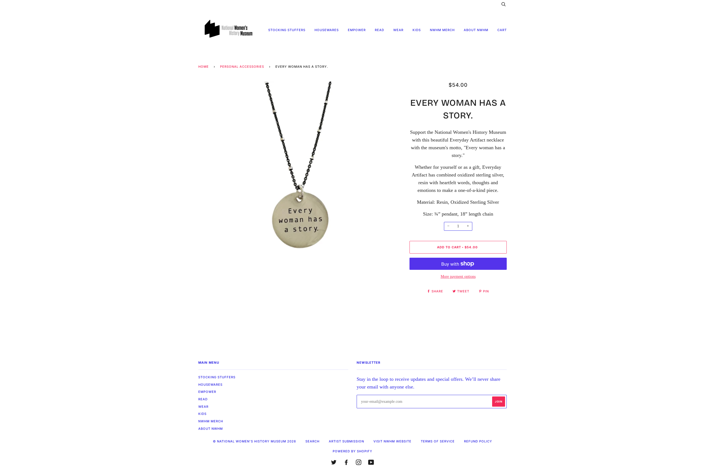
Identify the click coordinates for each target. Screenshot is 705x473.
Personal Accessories (242, 67)
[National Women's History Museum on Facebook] (346, 463)
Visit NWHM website (392, 441)
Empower (357, 30)
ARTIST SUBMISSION (346, 441)
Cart (502, 30)
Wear (398, 30)
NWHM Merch (442, 30)
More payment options (458, 276)
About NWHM (476, 30)
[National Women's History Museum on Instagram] (359, 463)
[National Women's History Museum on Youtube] (371, 463)
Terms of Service (438, 441)
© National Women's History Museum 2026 (254, 441)
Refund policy (478, 441)
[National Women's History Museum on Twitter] (334, 463)
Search (312, 441)
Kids (417, 30)
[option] (299, 182)
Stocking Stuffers (286, 30)
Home (203, 67)
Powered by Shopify (352, 451)
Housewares (326, 30)
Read (379, 30)
